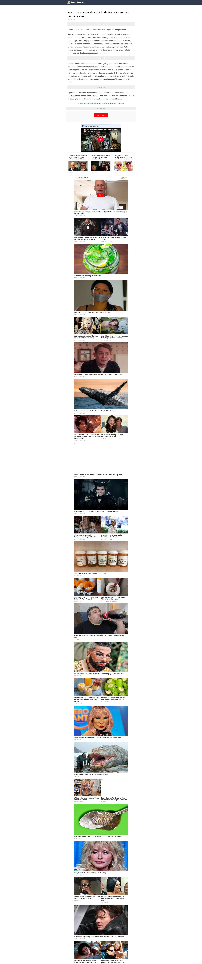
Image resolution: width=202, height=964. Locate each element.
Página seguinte (101, 115)
